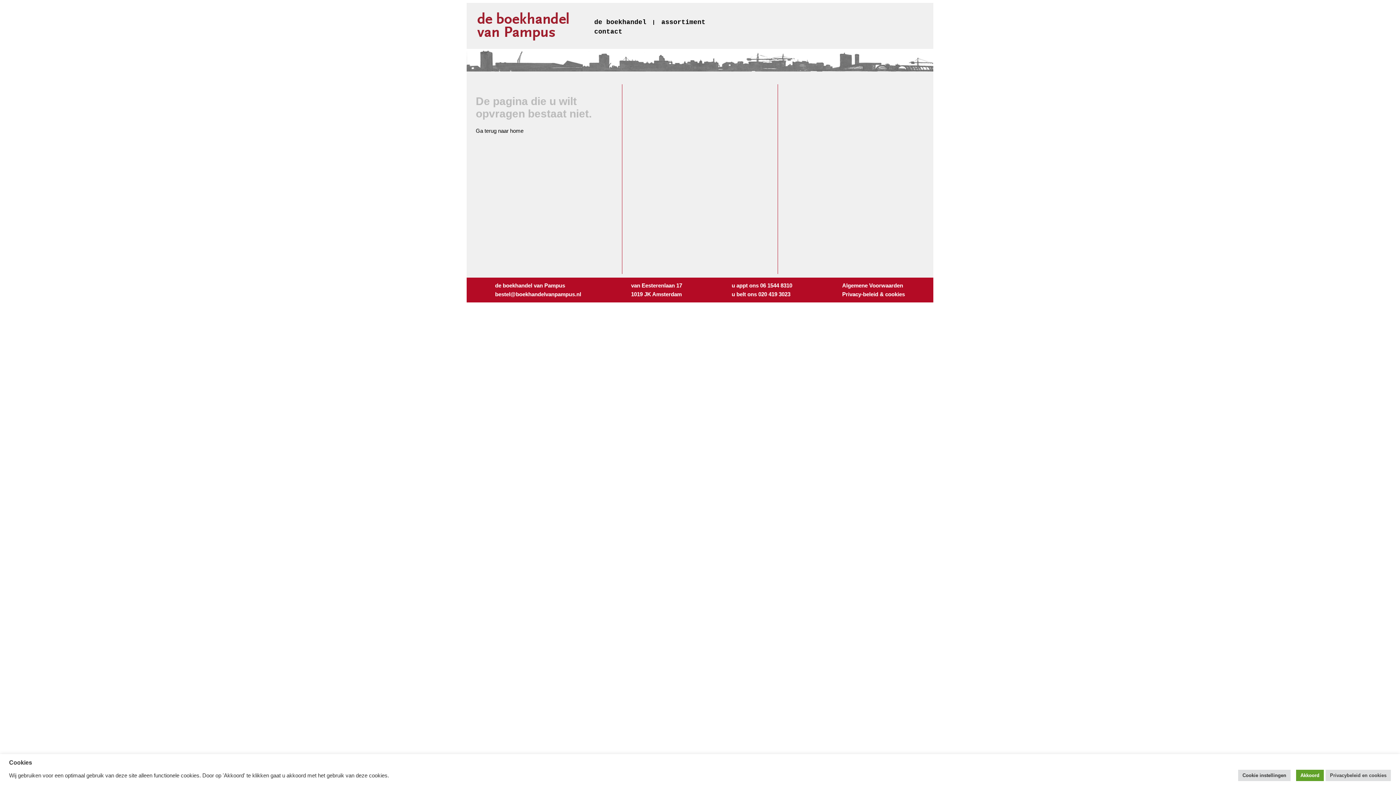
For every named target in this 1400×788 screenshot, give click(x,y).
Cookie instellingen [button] (1264, 775)
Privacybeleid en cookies (1358, 775)
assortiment (683, 22)
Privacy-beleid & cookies (873, 294)
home (517, 131)
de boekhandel (620, 22)
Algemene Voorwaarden (872, 285)
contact (608, 31)
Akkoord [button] (1309, 775)
